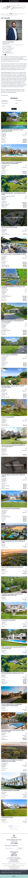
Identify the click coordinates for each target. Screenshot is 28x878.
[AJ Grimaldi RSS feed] (5, 55)
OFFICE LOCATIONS (14, 852)
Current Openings (7, 15)
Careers (14, 13)
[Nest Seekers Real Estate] (14, 1)
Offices (18, 13)
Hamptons (5, 100)
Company (3, 13)
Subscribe (20, 848)
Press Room (22, 13)
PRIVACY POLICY (14, 855)
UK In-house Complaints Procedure (14, 867)
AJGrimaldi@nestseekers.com (7, 52)
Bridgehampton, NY (5, 43)
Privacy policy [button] (18, 872)
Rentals (14, 108)
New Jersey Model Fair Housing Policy (14, 868)
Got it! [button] (14, 876)
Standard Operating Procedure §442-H (14, 866)
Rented (4, 105)
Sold (16, 103)
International (5, 103)
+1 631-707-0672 (8, 49)
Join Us (2, 15)
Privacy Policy (14, 15)
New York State (19, 100)
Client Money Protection (14, 869)
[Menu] (1, 1)
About (7, 13)
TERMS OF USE (14, 854)
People (11, 13)
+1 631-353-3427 (10, 48)
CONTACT (14, 853)
